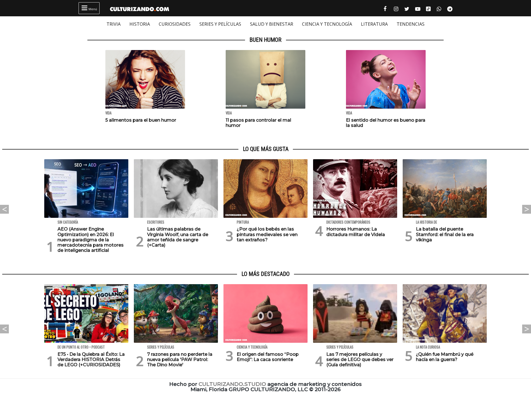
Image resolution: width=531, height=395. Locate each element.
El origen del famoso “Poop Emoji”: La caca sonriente (268, 357)
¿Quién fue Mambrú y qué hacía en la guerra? (444, 357)
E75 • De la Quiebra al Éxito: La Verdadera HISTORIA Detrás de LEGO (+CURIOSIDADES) (91, 359)
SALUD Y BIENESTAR (271, 24)
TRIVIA (113, 24)
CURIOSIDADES (175, 24)
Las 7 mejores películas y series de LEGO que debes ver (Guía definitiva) (360, 359)
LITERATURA (374, 24)
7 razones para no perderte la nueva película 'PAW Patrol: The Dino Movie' (179, 359)
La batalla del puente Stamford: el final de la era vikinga (445, 234)
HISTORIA (139, 24)
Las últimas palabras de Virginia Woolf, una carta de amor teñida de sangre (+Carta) (177, 237)
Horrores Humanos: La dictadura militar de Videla (355, 231)
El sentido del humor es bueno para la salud (385, 122)
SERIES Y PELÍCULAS (220, 24)
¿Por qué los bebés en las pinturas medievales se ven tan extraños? (267, 234)
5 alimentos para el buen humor (140, 120)
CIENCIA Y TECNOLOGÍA (327, 24)
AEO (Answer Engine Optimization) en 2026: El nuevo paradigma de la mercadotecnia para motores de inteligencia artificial (91, 239)
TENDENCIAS (411, 24)
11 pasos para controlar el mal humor (258, 122)
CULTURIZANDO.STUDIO (232, 384)
